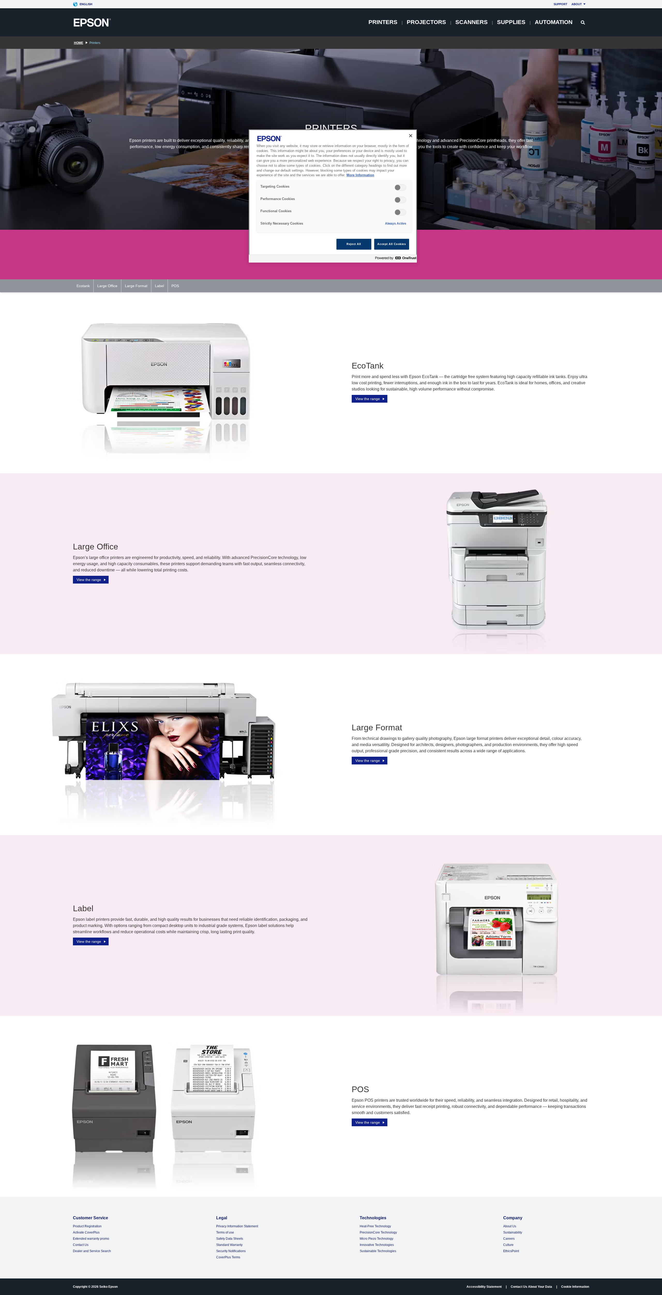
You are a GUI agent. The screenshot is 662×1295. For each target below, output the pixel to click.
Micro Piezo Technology (376, 1238)
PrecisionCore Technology (378, 1232)
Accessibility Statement (484, 1287)
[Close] (410, 135)
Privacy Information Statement (237, 1226)
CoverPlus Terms (228, 1257)
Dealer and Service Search (92, 1251)
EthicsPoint (511, 1251)
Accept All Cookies (391, 244)
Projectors (426, 22)
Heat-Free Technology (375, 1226)
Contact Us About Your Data (531, 1287)
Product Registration (87, 1226)
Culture (508, 1245)
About (576, 4)
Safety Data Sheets (229, 1238)
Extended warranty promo (91, 1238)
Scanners (471, 22)
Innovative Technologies (377, 1245)
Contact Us (80, 1245)
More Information (360, 175)
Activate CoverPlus (86, 1232)
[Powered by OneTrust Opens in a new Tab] (394, 259)
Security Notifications (231, 1251)
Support (560, 4)
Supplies (511, 22)
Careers (509, 1238)
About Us (509, 1226)
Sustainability (512, 1232)
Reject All (354, 244)
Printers (382, 22)
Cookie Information (575, 1287)
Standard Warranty (229, 1245)
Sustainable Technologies (378, 1251)
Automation (554, 22)
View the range (367, 399)
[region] (333, 196)
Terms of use (225, 1232)
